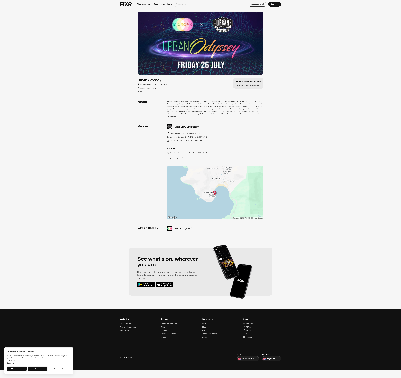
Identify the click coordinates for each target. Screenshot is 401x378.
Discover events (144, 4)
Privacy (164, 337)
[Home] (126, 4)
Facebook (249, 330)
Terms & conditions (168, 334)
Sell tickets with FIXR (169, 324)
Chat (204, 324)
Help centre (124, 330)
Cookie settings (59, 369)
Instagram (249, 324)
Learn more (11, 363)
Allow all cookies (17, 369)
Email (204, 330)
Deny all (37, 369)
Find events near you (128, 327)
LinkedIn (249, 337)
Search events (183, 4)
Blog (163, 327)
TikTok (248, 327)
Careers (164, 330)
